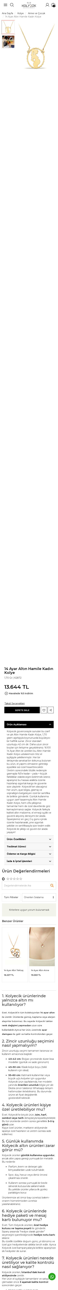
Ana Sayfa (7, 13)
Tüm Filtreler (11, 897)
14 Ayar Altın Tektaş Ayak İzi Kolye (13, 970)
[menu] (5, 5)
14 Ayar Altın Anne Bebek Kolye (40, 970)
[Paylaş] (51, 710)
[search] (12, 5)
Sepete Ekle (22, 710)
